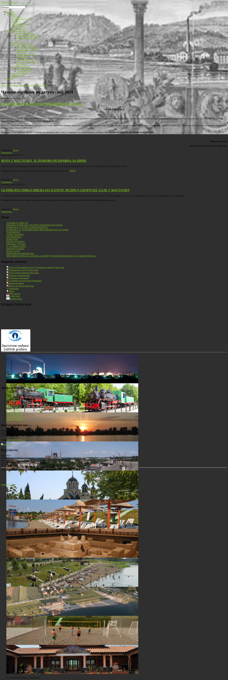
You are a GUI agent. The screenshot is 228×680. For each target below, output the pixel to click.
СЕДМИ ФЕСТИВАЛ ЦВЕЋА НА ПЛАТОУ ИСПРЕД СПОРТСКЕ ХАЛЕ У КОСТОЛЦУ (65, 190)
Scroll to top (6, 485)
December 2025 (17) (15, 412)
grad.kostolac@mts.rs (16, 440)
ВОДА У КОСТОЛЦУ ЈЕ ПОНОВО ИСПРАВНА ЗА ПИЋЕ (43, 160)
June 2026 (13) (12, 398)
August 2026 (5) (13, 393)
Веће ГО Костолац (38, 85)
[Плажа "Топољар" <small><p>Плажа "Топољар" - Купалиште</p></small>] (72, 528)
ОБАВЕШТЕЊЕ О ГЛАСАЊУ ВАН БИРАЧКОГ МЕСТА (41, 104)
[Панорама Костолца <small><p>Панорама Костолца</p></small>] (72, 470)
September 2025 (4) (14, 419)
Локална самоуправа (19, 85)
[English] (14, 4)
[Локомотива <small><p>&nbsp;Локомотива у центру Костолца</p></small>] (72, 411)
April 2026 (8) (12, 403)
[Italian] (25, 4)
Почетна (5, 85)
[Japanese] (29, 4)
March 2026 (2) (12, 405)
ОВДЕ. (73, 171)
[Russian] (33, 4)
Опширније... (7, 153)
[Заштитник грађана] (15, 351)
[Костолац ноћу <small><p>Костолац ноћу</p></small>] (72, 382)
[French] (18, 4)
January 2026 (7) (13, 410)
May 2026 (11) (12, 400)
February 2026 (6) (14, 407)
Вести (15, 150)
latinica (4, 2)
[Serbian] (3, 4)
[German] (22, 4)
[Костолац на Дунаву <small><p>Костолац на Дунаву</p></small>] (72, 441)
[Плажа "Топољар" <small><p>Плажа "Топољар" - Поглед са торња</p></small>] (72, 586)
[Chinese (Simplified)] (8, 4)
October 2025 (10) (14, 417)
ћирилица (12, 2)
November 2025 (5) (14, 415)
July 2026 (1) (11, 395)
